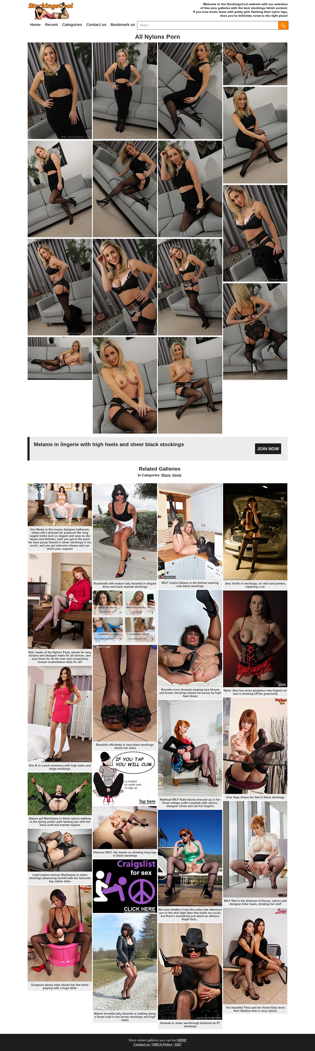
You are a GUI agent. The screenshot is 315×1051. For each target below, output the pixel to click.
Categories (72, 25)
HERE (181, 1040)
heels (177, 475)
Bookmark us (123, 25)
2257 (178, 1044)
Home (35, 25)
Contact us (96, 25)
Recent (51, 25)
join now (268, 448)
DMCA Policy (162, 1044)
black (166, 475)
